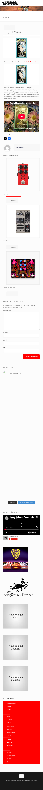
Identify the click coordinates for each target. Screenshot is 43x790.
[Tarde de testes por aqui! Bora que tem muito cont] (21, 385)
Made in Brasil (11, 732)
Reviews (9, 749)
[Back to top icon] (21, 776)
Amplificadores (11, 703)
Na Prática (9, 736)
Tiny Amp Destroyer (9, 287)
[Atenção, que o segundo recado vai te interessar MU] (21, 463)
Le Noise (9, 729)
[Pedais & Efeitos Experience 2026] (21, 454)
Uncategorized (11, 755)
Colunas (9, 709)
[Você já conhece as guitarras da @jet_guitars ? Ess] (21, 447)
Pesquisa (9, 742)
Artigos (9, 706)
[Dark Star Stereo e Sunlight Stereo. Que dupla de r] (21, 380)
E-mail (5, 340)
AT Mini (5, 194)
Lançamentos (10, 726)
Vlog (8, 762)
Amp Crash (6, 241)
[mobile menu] (40, 3)
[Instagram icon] (23, 783)
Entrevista (9, 713)
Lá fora (9, 723)
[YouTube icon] (21, 783)
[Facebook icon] (19, 783)
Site (4, 347)
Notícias (9, 739)
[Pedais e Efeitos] (10, 2)
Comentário (7, 310)
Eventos (9, 716)
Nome (5, 332)
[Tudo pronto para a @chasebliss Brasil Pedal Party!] (21, 437)
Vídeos (9, 758)
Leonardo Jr (20, 147)
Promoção (10, 745)
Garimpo (9, 719)
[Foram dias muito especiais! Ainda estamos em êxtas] (21, 483)
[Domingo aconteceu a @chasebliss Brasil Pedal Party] (21, 409)
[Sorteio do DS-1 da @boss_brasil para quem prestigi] (21, 458)
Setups (9, 752)
